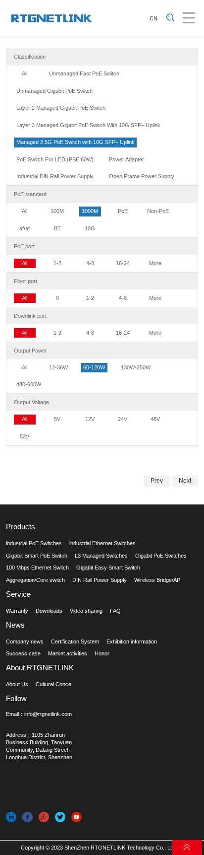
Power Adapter (126, 159)
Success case (23, 653)
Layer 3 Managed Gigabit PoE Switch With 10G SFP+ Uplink (88, 125)
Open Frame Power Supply (141, 176)
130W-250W (136, 367)
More (155, 263)
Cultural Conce (53, 684)
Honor (102, 653)
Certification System (75, 641)
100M (57, 211)
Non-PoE (158, 211)
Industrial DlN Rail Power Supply (55, 176)
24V (122, 419)
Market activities (67, 653)
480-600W (28, 384)
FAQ (115, 611)
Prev (157, 480)
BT (57, 228)
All (24, 73)
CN (153, 18)
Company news (25, 641)
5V (57, 419)
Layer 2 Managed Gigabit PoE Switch (60, 108)
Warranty (17, 611)
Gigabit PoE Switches (161, 556)
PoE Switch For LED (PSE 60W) (55, 159)
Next (185, 480)
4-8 (90, 263)
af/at (24, 228)
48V (155, 419)
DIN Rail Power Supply (99, 580)
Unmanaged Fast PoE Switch (84, 73)
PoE (123, 211)
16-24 (123, 263)
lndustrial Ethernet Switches (102, 543)
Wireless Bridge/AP (157, 580)
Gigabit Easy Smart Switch (108, 567)
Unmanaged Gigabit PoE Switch (54, 91)
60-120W (94, 367)
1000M (90, 211)
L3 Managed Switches (101, 556)
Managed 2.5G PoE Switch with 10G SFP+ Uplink (75, 142)
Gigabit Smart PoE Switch (36, 556)
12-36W (58, 367)
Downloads (49, 611)
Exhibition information (131, 641)
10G (90, 228)
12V (90, 419)
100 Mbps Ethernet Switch (37, 567)
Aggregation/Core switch (35, 580)
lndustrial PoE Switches (34, 543)
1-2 (57, 263)
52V (24, 436)
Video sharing (86, 611)
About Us (17, 684)
